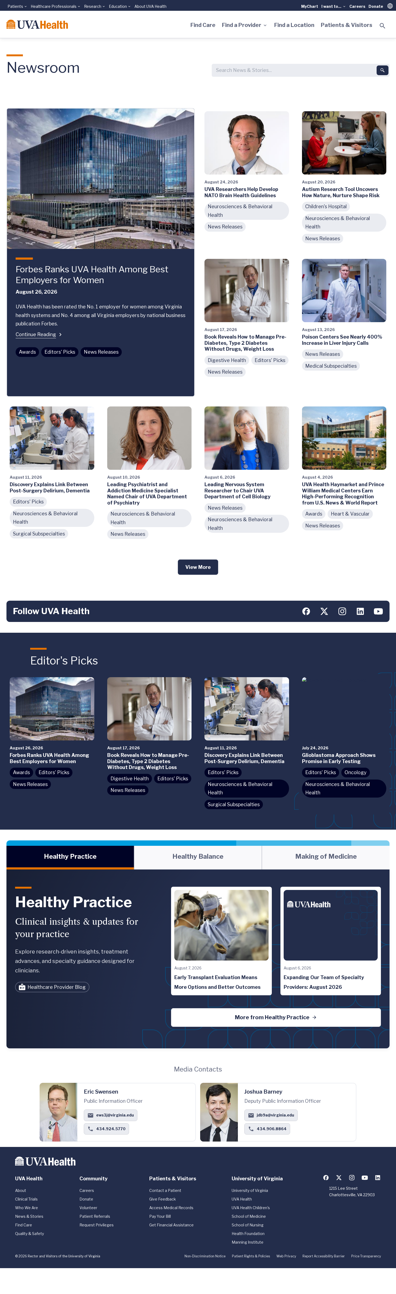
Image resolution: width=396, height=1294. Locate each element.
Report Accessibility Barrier (324, 1256)
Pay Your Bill (160, 1216)
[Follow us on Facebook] (306, 611)
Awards (27, 352)
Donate (376, 6)
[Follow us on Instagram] (342, 611)
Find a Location (294, 25)
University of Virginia (250, 1190)
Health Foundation (248, 1233)
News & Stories (29, 1216)
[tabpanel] (198, 958)
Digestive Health (227, 360)
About (20, 1190)
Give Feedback (162, 1199)
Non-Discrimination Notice (205, 1256)
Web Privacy (286, 1256)
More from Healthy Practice (272, 1017)
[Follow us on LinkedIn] (360, 611)
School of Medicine (249, 1216)
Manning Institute (247, 1242)
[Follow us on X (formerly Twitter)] (324, 611)
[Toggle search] (382, 26)
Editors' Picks (59, 352)
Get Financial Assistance (171, 1225)
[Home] (37, 24)
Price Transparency (366, 1256)
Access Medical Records (171, 1207)
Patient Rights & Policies (251, 1256)
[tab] (70, 857)
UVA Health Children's (251, 1207)
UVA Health (242, 1199)
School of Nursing (247, 1225)
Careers (357, 6)
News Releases (101, 352)
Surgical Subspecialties (39, 534)
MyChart (309, 6)
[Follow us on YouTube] (378, 611)
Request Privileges (96, 1225)
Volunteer (88, 1207)
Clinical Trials (26, 1199)
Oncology (356, 772)
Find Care (203, 25)
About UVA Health (150, 6)
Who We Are (26, 1207)
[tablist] (198, 857)
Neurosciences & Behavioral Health (240, 211)
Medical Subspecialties (331, 366)
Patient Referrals (94, 1216)
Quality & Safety (29, 1233)
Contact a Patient (165, 1190)
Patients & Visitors (346, 25)
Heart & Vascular (350, 514)
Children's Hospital (326, 206)
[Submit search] (382, 70)
